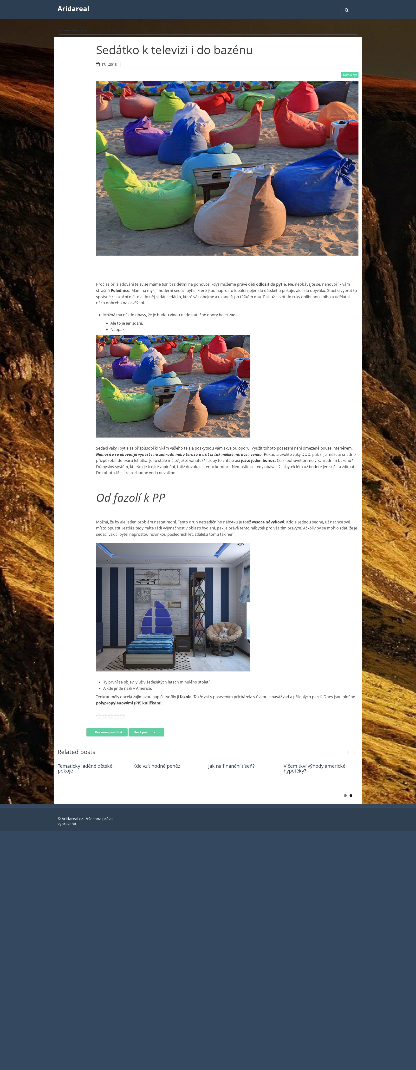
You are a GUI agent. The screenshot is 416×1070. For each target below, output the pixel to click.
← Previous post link (107, 732)
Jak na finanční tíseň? (231, 766)
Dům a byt (81, 30)
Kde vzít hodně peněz (156, 766)
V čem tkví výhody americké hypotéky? (314, 768)
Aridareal (73, 8)
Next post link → (146, 732)
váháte (195, 460)
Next (354, 750)
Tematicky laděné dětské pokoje (85, 768)
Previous (347, 750)
